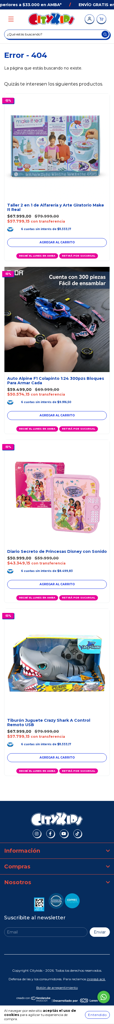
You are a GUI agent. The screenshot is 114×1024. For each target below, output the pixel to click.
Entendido (97, 1015)
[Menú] (11, 19)
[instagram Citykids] (37, 833)
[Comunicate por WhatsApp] (103, 997)
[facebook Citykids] (50, 833)
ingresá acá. (96, 979)
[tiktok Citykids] (77, 833)
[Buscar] (105, 34)
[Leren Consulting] (75, 1001)
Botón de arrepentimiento (57, 988)
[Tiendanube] (33, 1001)
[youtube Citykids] (64, 833)
